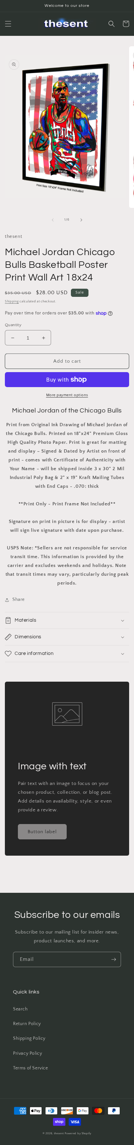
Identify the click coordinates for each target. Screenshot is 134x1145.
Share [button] (18, 599)
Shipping (12, 301)
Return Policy (27, 1023)
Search (20, 1009)
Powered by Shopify (78, 1133)
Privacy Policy (27, 1053)
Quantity (13, 325)
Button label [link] (42, 831)
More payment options (67, 395)
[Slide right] (81, 220)
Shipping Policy (29, 1038)
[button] (8, 24)
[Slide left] (53, 220)
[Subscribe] (113, 959)
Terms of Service (30, 1068)
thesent (59, 1133)
